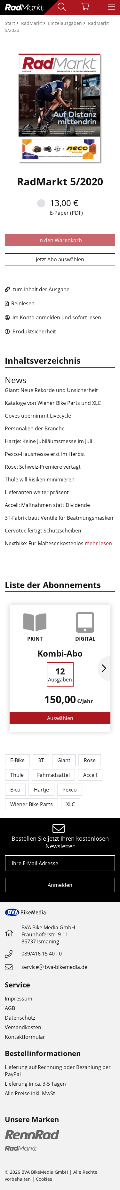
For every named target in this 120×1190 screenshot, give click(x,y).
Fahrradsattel (53, 774)
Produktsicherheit (33, 331)
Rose (90, 760)
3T (41, 760)
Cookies (44, 1179)
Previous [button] (16, 668)
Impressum (18, 998)
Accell (90, 774)
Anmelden (60, 885)
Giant (63, 760)
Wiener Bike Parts (31, 804)
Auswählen (60, 718)
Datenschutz (20, 1017)
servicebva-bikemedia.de (54, 967)
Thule (17, 774)
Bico (15, 789)
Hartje (41, 789)
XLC (70, 804)
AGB (10, 1008)
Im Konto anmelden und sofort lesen (56, 317)
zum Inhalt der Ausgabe (40, 289)
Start (10, 23)
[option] (60, 668)
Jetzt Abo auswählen (60, 259)
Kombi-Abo (60, 653)
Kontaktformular (25, 1036)
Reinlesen (22, 303)
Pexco (69, 789)
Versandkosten (23, 1027)
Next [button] (104, 668)
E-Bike (17, 760)
